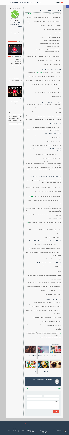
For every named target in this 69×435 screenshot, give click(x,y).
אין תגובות (48, 13)
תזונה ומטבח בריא (44, 432)
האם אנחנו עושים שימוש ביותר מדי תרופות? (48, 337)
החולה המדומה (57, 13)
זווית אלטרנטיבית (44, 430)
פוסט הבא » (26, 388)
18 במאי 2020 (53, 13)
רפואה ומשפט (44, 431)
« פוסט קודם (59, 388)
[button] (67, 6)
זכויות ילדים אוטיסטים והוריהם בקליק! (16, 24)
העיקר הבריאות (44, 428)
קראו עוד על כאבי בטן (57, 296)
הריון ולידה (45, 429)
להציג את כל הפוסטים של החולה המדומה (38, 379)
